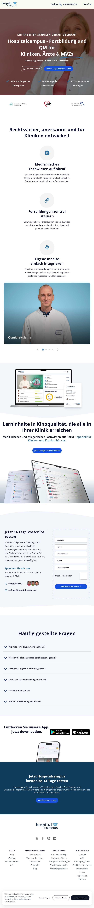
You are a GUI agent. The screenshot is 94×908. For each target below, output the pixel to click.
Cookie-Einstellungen (82, 865)
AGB (82, 858)
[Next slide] (58, 349)
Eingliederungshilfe (59, 865)
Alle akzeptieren (80, 898)
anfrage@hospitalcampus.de (22, 590)
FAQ (12, 854)
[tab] (43, 349)
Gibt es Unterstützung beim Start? (25, 701)
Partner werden (12, 861)
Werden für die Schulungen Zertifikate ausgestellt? (32, 657)
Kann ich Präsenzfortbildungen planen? (27, 679)
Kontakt (82, 854)
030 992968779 (70, 4)
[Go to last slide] (38, 349)
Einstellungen (44, 898)
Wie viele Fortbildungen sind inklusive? (27, 646)
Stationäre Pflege (59, 858)
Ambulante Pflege (59, 854)
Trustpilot (35, 865)
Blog (35, 868)
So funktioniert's (33, 69)
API (11, 865)
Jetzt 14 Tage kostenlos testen (58, 69)
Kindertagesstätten (59, 868)
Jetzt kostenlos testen (69, 587)
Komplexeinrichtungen (59, 861)
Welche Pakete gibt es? (19, 690)
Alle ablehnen (61, 898)
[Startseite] (10, 4)
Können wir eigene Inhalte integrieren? (27, 668)
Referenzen (35, 861)
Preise (82, 872)
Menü (86, 4)
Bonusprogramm (82, 861)
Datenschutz (82, 868)
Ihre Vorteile (35, 854)
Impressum (82, 875)
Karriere (82, 879)
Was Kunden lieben (35, 858)
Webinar (12, 858)
